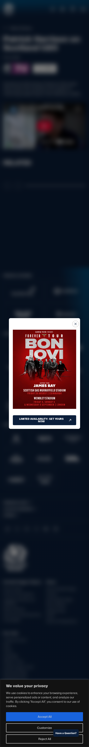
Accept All (45, 717)
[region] (44, 713)
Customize (44, 728)
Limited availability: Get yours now (41, 420)
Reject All (44, 739)
